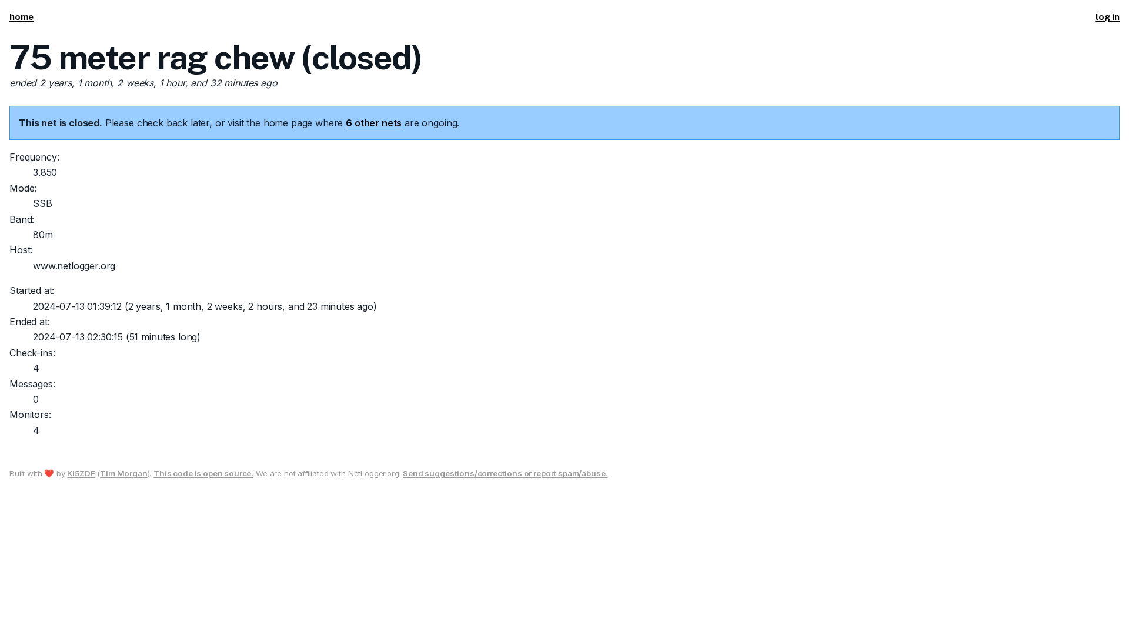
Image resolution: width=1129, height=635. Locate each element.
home (21, 17)
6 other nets (374, 123)
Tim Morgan (123, 473)
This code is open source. (203, 473)
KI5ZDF (81, 473)
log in (1107, 17)
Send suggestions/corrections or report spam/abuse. (505, 473)
